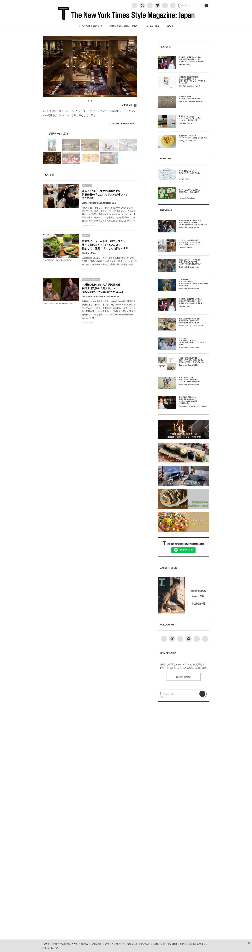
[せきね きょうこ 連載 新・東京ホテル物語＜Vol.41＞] (90, 133)
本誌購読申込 (198, 603)
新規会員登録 (183, 676)
